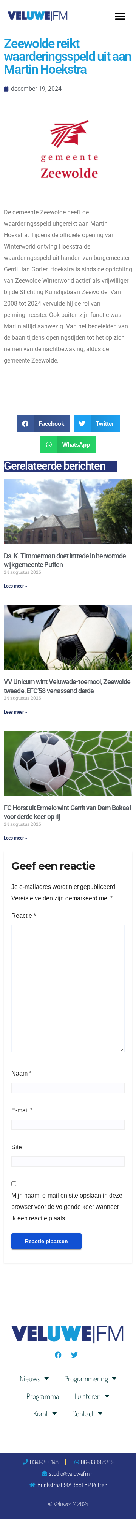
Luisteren (87, 1396)
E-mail (21, 1110)
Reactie (23, 915)
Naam (21, 1073)
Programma (42, 1396)
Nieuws (30, 1378)
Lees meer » (15, 586)
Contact (83, 1413)
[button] (119, 16)
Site (16, 1147)
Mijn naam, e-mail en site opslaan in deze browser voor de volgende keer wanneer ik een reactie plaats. (66, 1206)
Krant (40, 1413)
